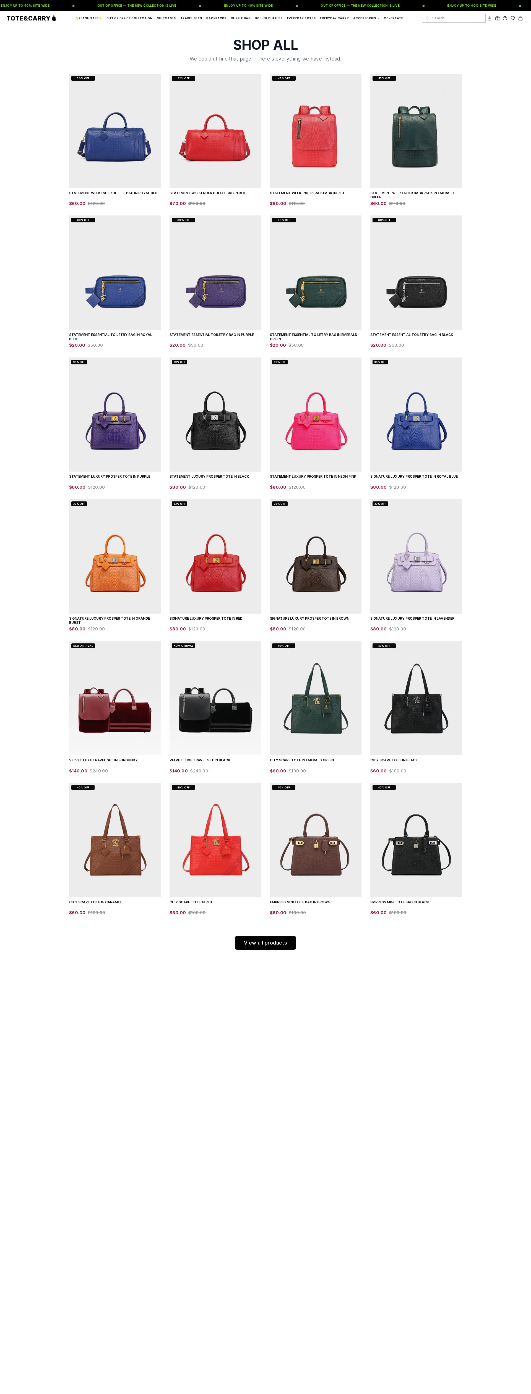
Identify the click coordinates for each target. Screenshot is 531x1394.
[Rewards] (497, 18)
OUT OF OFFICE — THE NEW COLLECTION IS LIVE (125, 5)
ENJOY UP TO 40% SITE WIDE (237, 5)
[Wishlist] (513, 18)
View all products (265, 943)
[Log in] (489, 18)
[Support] (505, 18)
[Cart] (520, 18)
